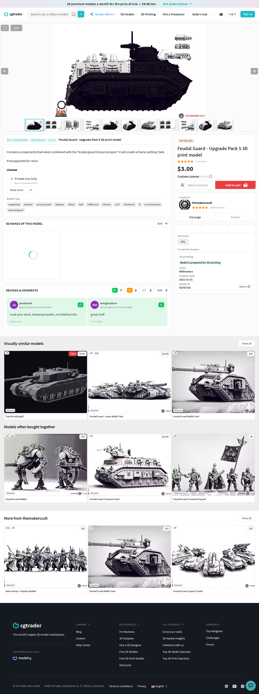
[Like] (188, 229)
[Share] (242, 229)
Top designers (214, 631)
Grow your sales (172, 632)
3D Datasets (126, 638)
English (157, 686)
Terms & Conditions (121, 686)
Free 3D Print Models (131, 658)
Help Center (83, 645)
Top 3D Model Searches (177, 652)
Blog (79, 632)
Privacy (142, 686)
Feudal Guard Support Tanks (188, 591)
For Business (127, 632)
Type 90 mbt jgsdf (14, 416)
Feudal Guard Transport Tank (104, 499)
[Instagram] (243, 686)
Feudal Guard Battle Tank (102, 591)
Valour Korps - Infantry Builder (20, 591)
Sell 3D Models (171, 624)
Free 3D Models (128, 652)
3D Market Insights (174, 638)
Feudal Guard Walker (16, 499)
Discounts (125, 665)
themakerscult (202, 203)
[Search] (81, 14)
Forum (210, 644)
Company (81, 624)
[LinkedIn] (227, 686)
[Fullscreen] (5, 28)
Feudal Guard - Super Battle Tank (106, 416)
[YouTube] (235, 686)
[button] (73, 14)
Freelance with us (173, 645)
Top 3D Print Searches (176, 658)
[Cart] (221, 14)
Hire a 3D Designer (130, 645)
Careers (80, 638)
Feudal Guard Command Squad (189, 499)
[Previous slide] (4, 71)
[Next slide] (254, 71)
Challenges (212, 638)
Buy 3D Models (127, 624)
